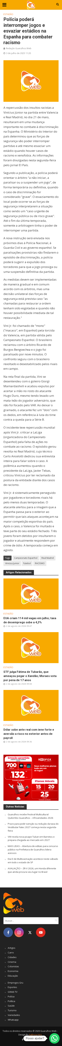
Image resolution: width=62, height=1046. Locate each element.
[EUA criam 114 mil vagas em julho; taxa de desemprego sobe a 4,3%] (31, 593)
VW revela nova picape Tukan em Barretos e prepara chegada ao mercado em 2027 (31, 838)
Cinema (12, 961)
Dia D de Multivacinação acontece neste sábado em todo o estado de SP (33, 860)
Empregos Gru (15, 982)
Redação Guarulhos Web (18, 48)
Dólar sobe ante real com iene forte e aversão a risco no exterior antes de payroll (28, 734)
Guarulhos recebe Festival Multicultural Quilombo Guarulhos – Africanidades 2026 (30, 816)
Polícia (11, 996)
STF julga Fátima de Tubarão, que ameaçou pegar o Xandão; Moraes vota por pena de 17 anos (29, 676)
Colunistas (13, 966)
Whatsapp (13, 1019)
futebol (27, 563)
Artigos (11, 947)
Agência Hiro (35, 1034)
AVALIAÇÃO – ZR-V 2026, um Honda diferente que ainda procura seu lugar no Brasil (32, 870)
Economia (13, 971)
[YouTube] (40, 932)
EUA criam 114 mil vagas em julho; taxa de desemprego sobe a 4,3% (29, 620)
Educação (13, 975)
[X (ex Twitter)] (30, 932)
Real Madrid (48, 557)
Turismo (12, 1010)
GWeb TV (12, 991)
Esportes (12, 987)
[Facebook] (8, 932)
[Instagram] (19, 932)
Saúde (11, 1005)
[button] (54, 1038)
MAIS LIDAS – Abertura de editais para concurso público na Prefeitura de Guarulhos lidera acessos (33, 850)
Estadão (8, 14)
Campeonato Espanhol (25, 557)
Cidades (12, 957)
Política (11, 1001)
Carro (11, 952)
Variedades (14, 1015)
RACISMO (40, 563)
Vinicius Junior (12, 563)
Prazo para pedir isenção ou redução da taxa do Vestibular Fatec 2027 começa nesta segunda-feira (33, 827)
